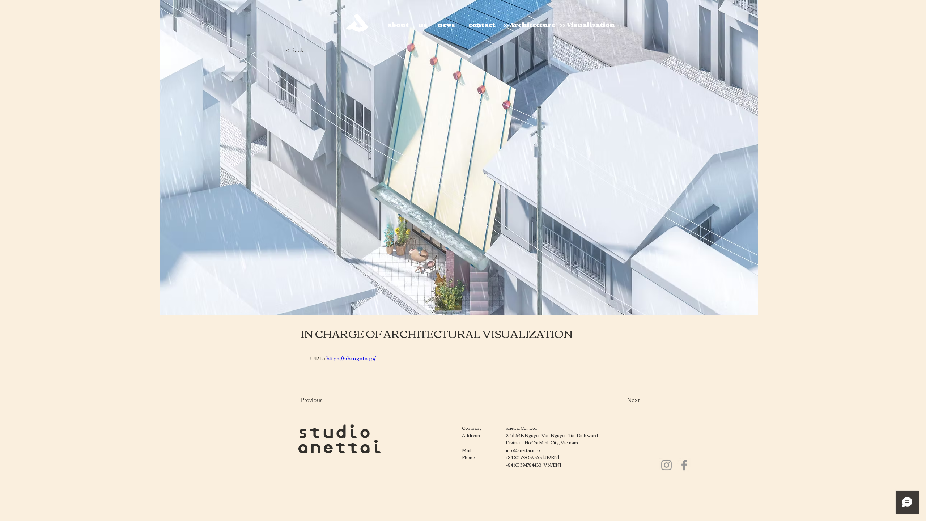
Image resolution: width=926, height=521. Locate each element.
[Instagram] (666, 465)
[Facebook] (684, 465)
